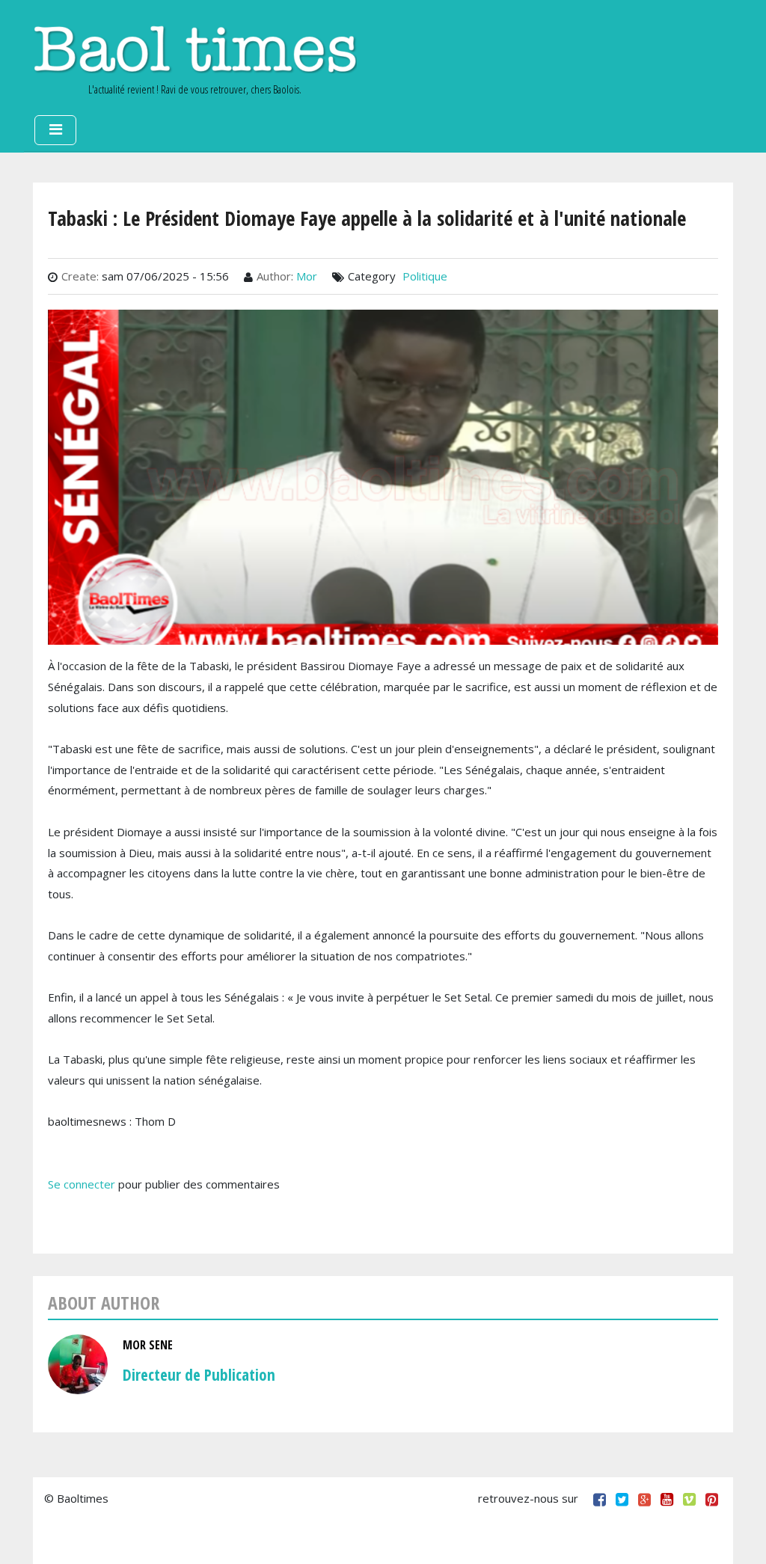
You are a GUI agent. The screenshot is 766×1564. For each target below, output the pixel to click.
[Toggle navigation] (55, 130)
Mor (306, 276)
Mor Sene (148, 1345)
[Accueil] (195, 49)
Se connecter (81, 1184)
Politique (424, 276)
